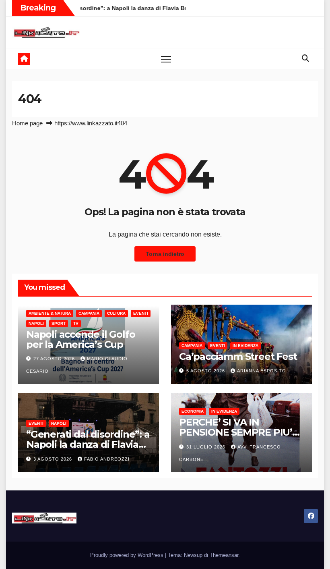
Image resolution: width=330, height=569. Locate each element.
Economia (193, 411)
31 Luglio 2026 (206, 446)
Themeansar (224, 555)
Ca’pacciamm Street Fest (238, 356)
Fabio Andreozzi (107, 459)
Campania (88, 313)
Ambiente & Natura (50, 313)
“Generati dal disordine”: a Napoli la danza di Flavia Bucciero (88, 444)
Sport (59, 323)
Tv (75, 323)
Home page (27, 123)
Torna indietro (165, 254)
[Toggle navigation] (166, 58)
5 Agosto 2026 (206, 370)
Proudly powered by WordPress (127, 555)
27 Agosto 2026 (54, 358)
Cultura (116, 313)
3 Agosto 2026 (53, 459)
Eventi (140, 313)
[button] (305, 58)
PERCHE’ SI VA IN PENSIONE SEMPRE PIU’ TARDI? (235, 432)
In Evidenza (245, 345)
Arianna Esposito (261, 370)
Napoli (36, 323)
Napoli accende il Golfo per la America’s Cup (80, 339)
